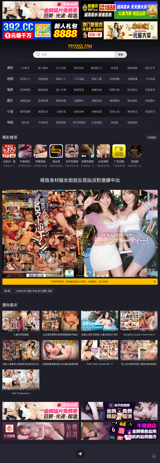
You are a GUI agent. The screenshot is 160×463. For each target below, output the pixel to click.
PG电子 (25, 68)
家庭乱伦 (43, 111)
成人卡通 (61, 89)
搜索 (120, 54)
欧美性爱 (79, 89)
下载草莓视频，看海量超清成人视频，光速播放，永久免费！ (80, 281)
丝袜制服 (115, 79)
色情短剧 (132, 122)
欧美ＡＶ (61, 79)
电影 (10, 90)
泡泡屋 (114, 122)
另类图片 (150, 100)
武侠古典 (79, 111)
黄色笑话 (132, 111)
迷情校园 (97, 111)
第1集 (7, 290)
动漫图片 (79, 100)
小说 (10, 111)
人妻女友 (61, 111)
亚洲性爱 (25, 89)
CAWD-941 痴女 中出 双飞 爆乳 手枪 (34, 290)
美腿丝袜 (97, 100)
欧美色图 (61, 100)
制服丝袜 (97, 89)
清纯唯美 (115, 100)
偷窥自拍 (25, 100)
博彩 (10, 68)
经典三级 (115, 89)
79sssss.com (80, 46)
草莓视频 (61, 122)
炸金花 (114, 68)
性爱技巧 (150, 111)
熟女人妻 (97, 79)
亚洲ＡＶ (25, 79)
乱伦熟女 (132, 89)
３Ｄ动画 (79, 79)
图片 (10, 100)
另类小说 (115, 111)
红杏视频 (97, 122)
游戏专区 (79, 68)
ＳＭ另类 (150, 79)
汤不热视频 (79, 122)
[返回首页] (154, 456)
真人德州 (43, 68)
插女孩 (25, 122)
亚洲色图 (43, 100)
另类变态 (150, 89)
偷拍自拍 (43, 89)
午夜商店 (43, 122)
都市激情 (25, 111)
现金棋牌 (132, 68)
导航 (10, 122)
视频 (10, 79)
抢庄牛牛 (150, 68)
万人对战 (61, 68)
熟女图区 (132, 100)
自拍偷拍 (43, 79)
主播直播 (132, 79)
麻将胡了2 (96, 68)
